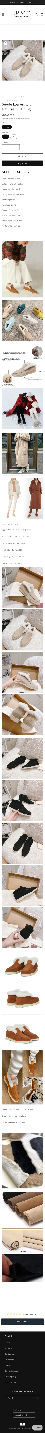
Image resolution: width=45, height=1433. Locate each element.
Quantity (5, 142)
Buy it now (22, 163)
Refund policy (10, 1376)
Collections (9, 1359)
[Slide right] (28, 96)
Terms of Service (11, 1371)
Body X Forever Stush (19, 1428)
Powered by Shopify (30, 1428)
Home (7, 1343)
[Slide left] (17, 96)
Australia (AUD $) (21, 1415)
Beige (6, 127)
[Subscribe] (37, 1398)
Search (7, 1365)
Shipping (12, 118)
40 (5, 137)
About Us (8, 1348)
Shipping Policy (11, 1382)
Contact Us (9, 1354)
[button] (3, 14)
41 (14, 137)
